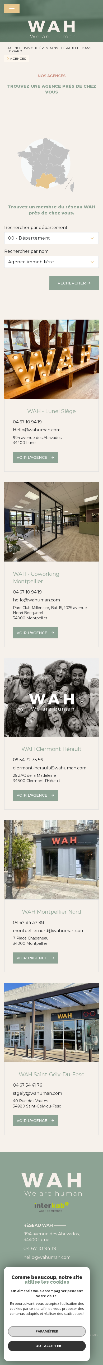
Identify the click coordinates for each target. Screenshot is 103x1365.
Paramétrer (47, 1331)
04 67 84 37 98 (28, 922)
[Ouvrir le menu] (12, 8)
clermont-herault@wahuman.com (49, 767)
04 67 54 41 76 (27, 1085)
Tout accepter (47, 1345)
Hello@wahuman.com (36, 429)
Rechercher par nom (26, 251)
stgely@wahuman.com (37, 1093)
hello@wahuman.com (36, 599)
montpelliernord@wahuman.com (49, 930)
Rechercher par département (36, 227)
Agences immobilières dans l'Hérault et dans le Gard (49, 49)
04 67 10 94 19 (27, 421)
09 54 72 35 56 (28, 759)
